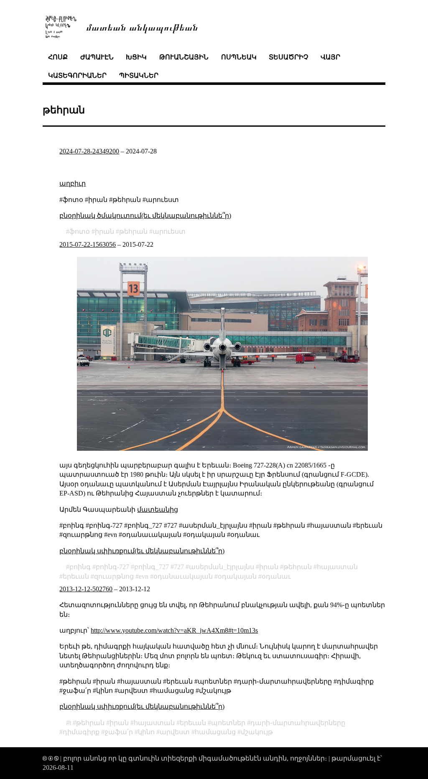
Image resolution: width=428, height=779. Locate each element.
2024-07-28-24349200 (89, 151)
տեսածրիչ (288, 57)
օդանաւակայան (183, 576)
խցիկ (136, 57)
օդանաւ (276, 576)
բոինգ (80, 566)
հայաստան (337, 566)
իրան (104, 231)
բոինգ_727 (151, 566)
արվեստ (175, 732)
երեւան (76, 576)
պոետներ (228, 722)
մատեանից (157, 509)
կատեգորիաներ (77, 75)
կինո (146, 732)
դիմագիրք (81, 732)
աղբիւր (72, 183)
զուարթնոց (114, 576)
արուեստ (169, 231)
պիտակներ (138, 75)
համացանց (215, 732)
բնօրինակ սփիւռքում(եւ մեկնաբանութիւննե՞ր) (141, 550)
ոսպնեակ (239, 57)
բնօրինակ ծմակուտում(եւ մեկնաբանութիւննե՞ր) (145, 215)
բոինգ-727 (112, 566)
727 (179, 566)
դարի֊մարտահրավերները (297, 722)
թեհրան (133, 231)
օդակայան (237, 576)
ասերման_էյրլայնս (221, 566)
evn (143, 576)
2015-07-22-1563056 (87, 244)
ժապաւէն (97, 57)
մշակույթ (257, 732)
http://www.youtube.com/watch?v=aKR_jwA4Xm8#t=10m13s (174, 630)
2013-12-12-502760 (85, 589)
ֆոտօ (79, 231)
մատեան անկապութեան (142, 26)
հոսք (58, 57)
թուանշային (184, 57)
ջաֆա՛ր (118, 732)
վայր (330, 57)
